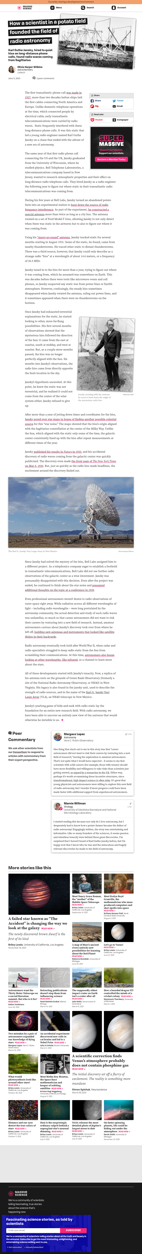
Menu (59, 8)
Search (90, 8)
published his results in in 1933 (57, 452)
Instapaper (122, 120)
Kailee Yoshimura (16, 1005)
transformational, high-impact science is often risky (82, 780)
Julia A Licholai (46, 1046)
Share (98, 101)
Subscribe (73, 1230)
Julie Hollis (77, 1002)
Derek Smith (109, 1135)
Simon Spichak (81, 1090)
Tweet (120, 101)
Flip (97, 106)
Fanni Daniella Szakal (49, 1002)
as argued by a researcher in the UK (90, 772)
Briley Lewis (15, 945)
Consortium (20, 752)
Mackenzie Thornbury (114, 999)
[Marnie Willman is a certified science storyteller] (61, 808)
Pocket (99, 120)
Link (129, 734)
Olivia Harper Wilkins (29, 67)
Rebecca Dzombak (80, 959)
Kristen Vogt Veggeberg (50, 1092)
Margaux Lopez (74, 734)
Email (120, 106)
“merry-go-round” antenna (53, 237)
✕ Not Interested (14, 1247)
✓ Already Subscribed (33, 1247)
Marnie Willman (75, 803)
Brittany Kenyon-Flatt (113, 913)
